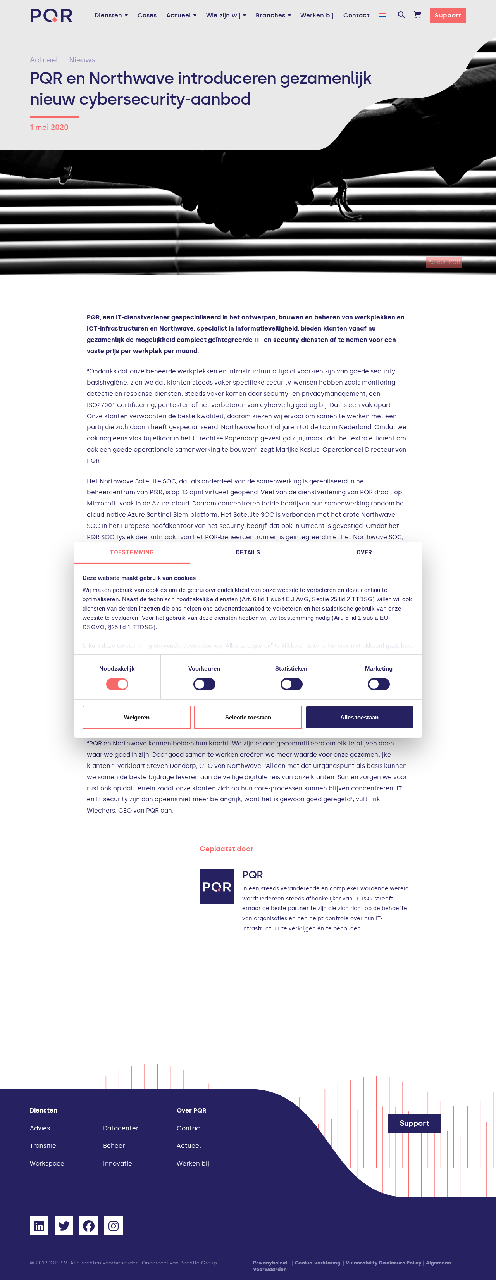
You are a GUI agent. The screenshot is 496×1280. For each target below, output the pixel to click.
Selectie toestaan (248, 717)
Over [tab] (364, 552)
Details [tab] (248, 552)
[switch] (204, 684)
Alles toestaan (359, 717)
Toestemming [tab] (132, 552)
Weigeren (137, 717)
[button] (401, 15)
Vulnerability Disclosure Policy (384, 1263)
